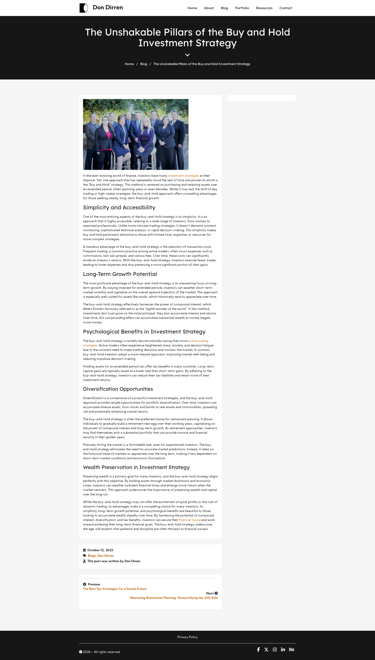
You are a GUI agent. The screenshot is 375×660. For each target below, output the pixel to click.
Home (192, 8)
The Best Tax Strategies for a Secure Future (115, 589)
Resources (264, 8)
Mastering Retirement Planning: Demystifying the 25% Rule (174, 598)
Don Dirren (108, 8)
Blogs (92, 555)
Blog (224, 8)
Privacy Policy (188, 637)
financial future (190, 520)
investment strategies (183, 175)
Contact (285, 8)
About (209, 8)
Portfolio (242, 8)
